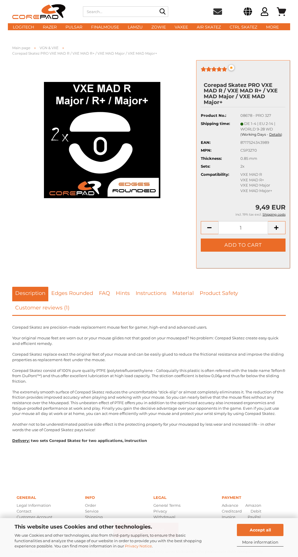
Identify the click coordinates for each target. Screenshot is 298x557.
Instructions (151, 293)
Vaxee (181, 27)
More (272, 27)
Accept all (260, 530)
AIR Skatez (209, 27)
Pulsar (73, 27)
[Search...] (162, 12)
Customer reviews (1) (42, 308)
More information (260, 542)
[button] (247, 12)
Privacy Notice (138, 546)
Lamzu (135, 27)
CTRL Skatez (243, 27)
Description (30, 293)
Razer (50, 27)
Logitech (23, 27)
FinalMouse (105, 27)
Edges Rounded (72, 293)
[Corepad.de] (43, 11)
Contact (24, 511)
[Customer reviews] (214, 71)
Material (183, 293)
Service (92, 511)
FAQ (104, 293)
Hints (123, 293)
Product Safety (219, 293)
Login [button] (264, 12)
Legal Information (34, 505)
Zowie (158, 27)
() (261, 134)
